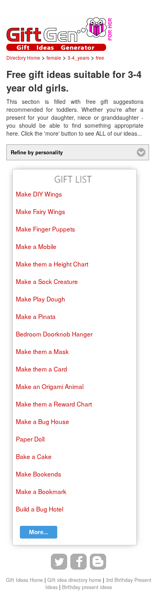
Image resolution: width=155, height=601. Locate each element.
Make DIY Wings (39, 193)
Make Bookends (38, 473)
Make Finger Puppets (45, 228)
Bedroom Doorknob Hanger (54, 333)
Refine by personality (37, 152)
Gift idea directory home (74, 579)
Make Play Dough (40, 298)
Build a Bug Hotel (39, 508)
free (100, 57)
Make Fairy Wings (40, 211)
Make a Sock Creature (47, 281)
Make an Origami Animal (49, 386)
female (53, 57)
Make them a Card (41, 368)
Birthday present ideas (87, 587)
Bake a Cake (34, 456)
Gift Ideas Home (24, 579)
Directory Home (23, 57)
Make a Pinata (36, 316)
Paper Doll (30, 438)
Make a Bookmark (41, 491)
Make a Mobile (36, 246)
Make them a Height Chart (52, 263)
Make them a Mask (42, 351)
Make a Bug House (42, 421)
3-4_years (78, 57)
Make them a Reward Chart (54, 403)
